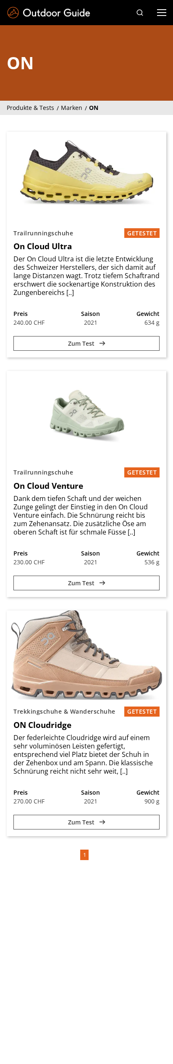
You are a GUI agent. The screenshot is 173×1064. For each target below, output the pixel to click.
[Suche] (139, 12)
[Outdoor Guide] (49, 12)
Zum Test (82, 343)
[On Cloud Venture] (86, 416)
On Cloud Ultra (42, 246)
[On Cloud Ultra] (86, 177)
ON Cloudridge (42, 725)
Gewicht (148, 313)
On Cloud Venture (48, 486)
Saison (90, 313)
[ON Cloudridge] (86, 655)
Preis (20, 313)
